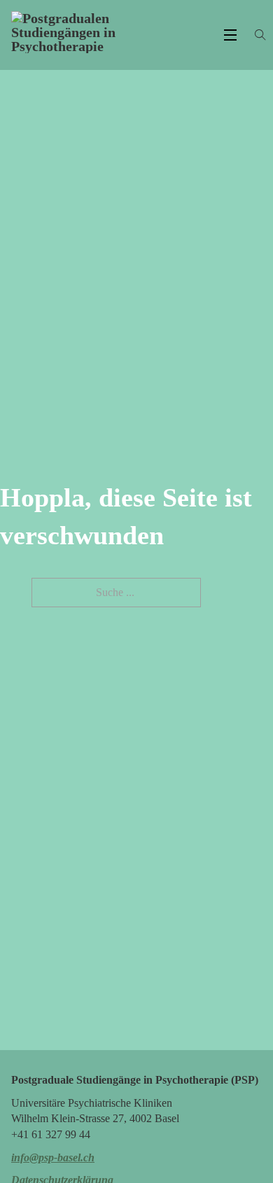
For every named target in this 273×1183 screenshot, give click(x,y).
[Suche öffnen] (260, 35)
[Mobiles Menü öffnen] (230, 35)
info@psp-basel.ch (52, 1157)
